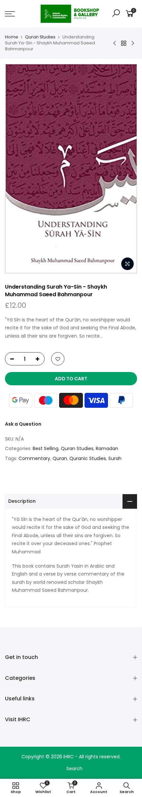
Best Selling (45, 448)
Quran (60, 458)
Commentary (34, 458)
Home (11, 37)
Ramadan (107, 448)
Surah (115, 458)
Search (74, 768)
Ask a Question (23, 424)
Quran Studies (40, 37)
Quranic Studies (87, 458)
